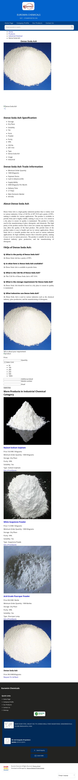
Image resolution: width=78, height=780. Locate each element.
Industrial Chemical (15, 36)
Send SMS (40, 756)
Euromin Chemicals (28, 16)
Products (12, 34)
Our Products (37, 23)
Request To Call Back (11, 677)
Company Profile (23, 23)
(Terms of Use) (36, 766)
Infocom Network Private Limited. (35, 768)
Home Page (9, 23)
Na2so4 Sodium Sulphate (15, 447)
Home (11, 32)
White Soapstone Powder (15, 522)
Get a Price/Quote (10, 470)
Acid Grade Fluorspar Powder (17, 596)
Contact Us (50, 23)
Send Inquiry (40, 750)
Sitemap (5, 710)
